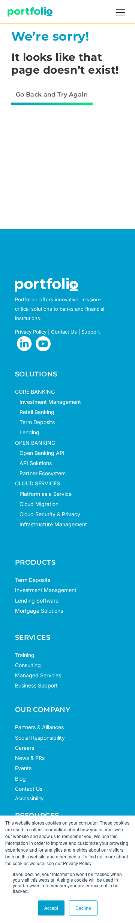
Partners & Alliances (39, 727)
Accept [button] (51, 908)
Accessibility (29, 798)
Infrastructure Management (51, 524)
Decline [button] (83, 908)
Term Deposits (35, 422)
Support (90, 332)
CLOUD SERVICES (37, 483)
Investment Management (50, 402)
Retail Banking (34, 412)
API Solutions (33, 463)
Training (24, 655)
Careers (24, 748)
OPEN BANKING (35, 443)
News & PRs (30, 758)
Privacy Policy (30, 332)
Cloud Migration (36, 504)
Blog (20, 778)
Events (23, 768)
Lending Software (36, 600)
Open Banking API (39, 453)
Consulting (28, 665)
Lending (29, 432)
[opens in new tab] (24, 343)
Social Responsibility (40, 737)
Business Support (36, 685)
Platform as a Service (43, 494)
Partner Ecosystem (40, 473)
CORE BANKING (35, 391)
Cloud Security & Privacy (47, 514)
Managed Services (38, 675)
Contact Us (64, 332)
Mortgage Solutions (39, 610)
